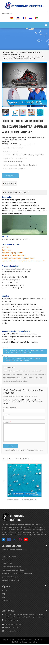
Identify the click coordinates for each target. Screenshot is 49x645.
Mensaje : (7, 422)
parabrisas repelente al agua (11, 580)
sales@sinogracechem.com (14, 624)
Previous (4, 481)
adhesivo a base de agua (10, 556)
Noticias (4, 590)
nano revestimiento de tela (12, 378)
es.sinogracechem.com (12, 631)
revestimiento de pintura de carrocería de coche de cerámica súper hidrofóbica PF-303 (23, 359)
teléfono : (6, 415)
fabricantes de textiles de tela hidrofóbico (31, 374)
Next (45, 481)
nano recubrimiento (10, 54)
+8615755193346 (11, 627)
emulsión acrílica (7, 563)
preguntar (10, 176)
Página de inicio (10, 52)
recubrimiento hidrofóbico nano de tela (16, 371)
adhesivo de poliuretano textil (12, 567)
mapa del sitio (6, 600)
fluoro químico (7, 560)
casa (3, 597)
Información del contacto (34, 450)
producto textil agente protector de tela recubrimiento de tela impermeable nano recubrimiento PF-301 (23, 58)
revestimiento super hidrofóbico (13, 570)
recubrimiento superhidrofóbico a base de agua (18, 573)
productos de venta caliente (30, 52)
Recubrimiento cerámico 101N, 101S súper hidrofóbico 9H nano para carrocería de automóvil (24, 351)
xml (3, 604)
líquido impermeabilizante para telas (15, 381)
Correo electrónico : (10, 408)
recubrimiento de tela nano (32, 378)
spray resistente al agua (10, 577)
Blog (3, 594)
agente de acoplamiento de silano (13, 550)
